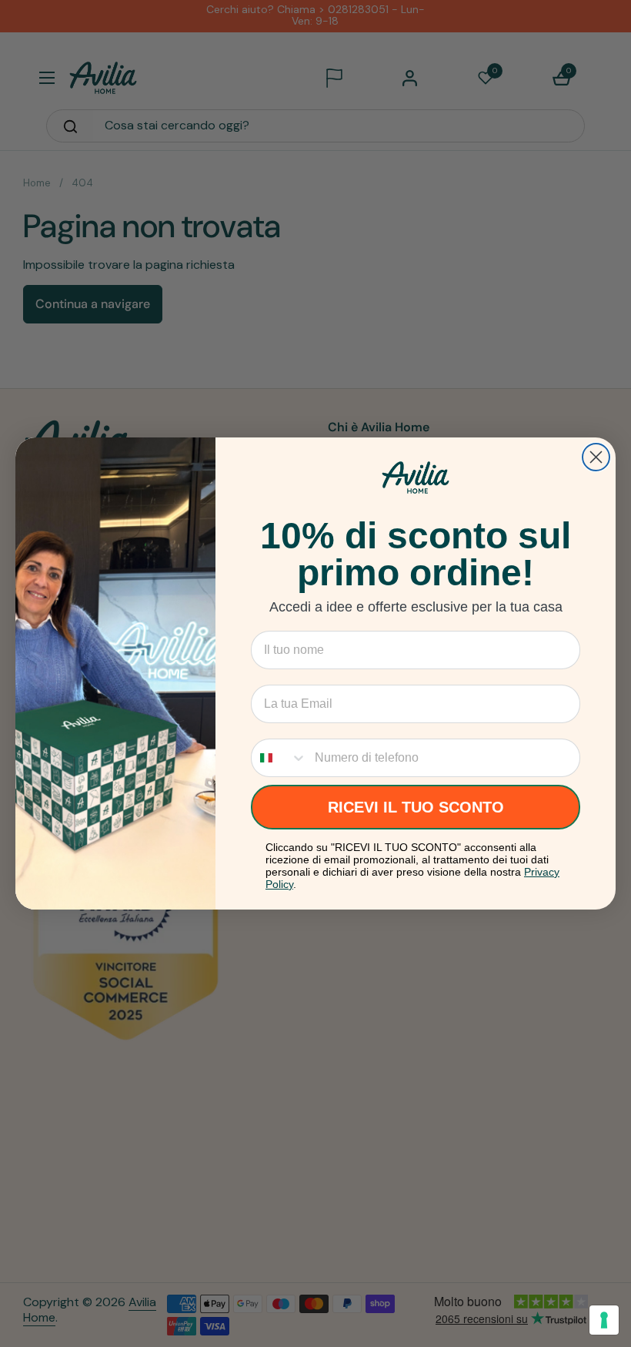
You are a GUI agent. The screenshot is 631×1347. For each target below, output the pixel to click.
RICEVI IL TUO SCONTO (416, 807)
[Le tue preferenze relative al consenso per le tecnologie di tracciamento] (604, 1320)
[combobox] (279, 757)
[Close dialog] (596, 457)
